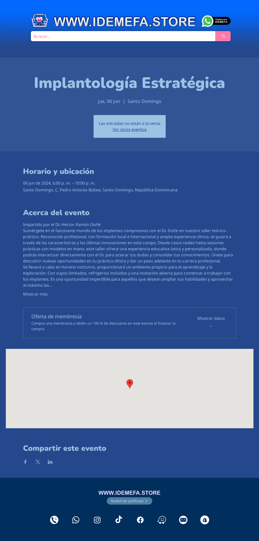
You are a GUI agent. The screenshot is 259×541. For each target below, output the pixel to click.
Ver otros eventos (130, 129)
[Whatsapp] (75, 519)
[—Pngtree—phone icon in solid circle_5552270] (54, 519)
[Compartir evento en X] (37, 462)
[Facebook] (140, 519)
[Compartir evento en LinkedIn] (50, 462)
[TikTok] (118, 519)
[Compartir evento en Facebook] (25, 462)
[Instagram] (97, 519)
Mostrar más (35, 294)
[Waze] (161, 519)
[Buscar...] (223, 36)
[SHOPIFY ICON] (204, 519)
